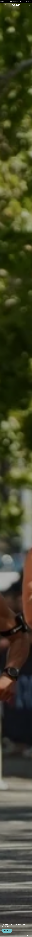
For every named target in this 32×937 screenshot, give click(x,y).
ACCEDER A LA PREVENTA (9, 930)
